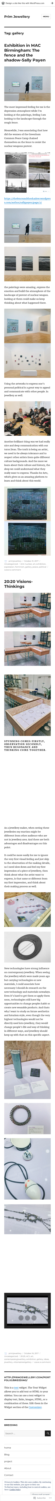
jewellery (8, 1362)
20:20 (22, 1356)
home (7, 1447)
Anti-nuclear (26, 564)
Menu (46, 16)
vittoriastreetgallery (22, 1362)
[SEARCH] (48, 1433)
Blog (6, 1454)
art (34, 564)
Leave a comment (12, 570)
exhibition (41, 564)
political (42, 567)
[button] (16, 172)
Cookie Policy (15, 1490)
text (16, 1387)
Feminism (19, 567)
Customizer (35, 1407)
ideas (46, 1359)
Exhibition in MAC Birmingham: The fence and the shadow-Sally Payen (25, 52)
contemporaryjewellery (15, 1359)
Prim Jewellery (17, 17)
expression (9, 567)
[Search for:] (24, 1433)
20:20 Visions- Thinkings (18, 584)
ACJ (28, 1356)
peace (35, 567)
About (7, 1468)
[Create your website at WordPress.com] (27, 3)
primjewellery (15, 561)
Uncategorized (11, 564)
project (8, 1461)
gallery (28, 567)
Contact (8, 1475)
